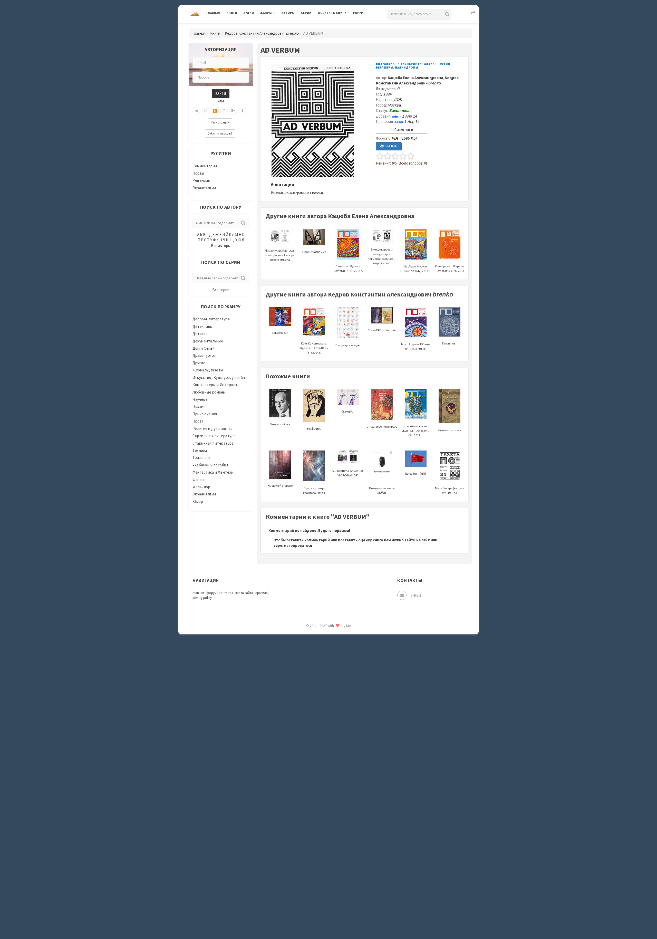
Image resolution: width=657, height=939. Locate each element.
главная (198, 593)
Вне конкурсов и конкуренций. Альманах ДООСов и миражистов (381, 256)
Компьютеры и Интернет (215, 384)
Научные (200, 399)
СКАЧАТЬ (390, 146)
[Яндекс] (224, 110)
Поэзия (198, 406)
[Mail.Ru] (205, 110)
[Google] (233, 110)
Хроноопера (328, 864)
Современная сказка (336, 772)
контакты (226, 593)
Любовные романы (209, 392)
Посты (198, 173)
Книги (232, 13)
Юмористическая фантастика (345, 921)
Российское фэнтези (336, 726)
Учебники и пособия (210, 465)
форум (211, 593)
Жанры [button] (266, 13)
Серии (306, 13)
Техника (199, 450)
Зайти (220, 93)
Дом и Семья (203, 348)
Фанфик (199, 479)
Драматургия (204, 355)
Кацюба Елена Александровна (415, 77)
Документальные (207, 341)
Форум (358, 13)
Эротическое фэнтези (338, 910)
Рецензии (201, 180)
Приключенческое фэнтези (342, 703)
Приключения (204, 413)
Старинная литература (213, 443)
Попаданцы (328, 669)
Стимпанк (327, 795)
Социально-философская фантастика (352, 783)
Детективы (202, 326)
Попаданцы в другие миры (341, 680)
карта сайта (244, 593)
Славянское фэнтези (336, 749)
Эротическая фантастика (341, 898)
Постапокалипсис (334, 692)
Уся (321, 841)
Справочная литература (214, 435)
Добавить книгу (332, 13)
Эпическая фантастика (338, 875)
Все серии (220, 289)
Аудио (249, 13)
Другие (198, 362)
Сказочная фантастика (338, 738)
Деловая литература (336, 26)
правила (261, 593)
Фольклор (201, 486)
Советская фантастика (338, 761)
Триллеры (201, 457)
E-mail (415, 595)
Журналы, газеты (207, 370)
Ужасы (324, 829)
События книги (401, 130)
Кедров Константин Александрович (262, 33)
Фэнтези (325, 853)
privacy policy (202, 598)
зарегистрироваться (293, 545)
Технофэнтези (331, 818)
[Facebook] (242, 110)
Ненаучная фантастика (338, 646)
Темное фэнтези (332, 807)
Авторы (288, 13)
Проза (198, 421)
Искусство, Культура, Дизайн (218, 377)
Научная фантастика (336, 634)
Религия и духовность (212, 428)
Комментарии (204, 166)
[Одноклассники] (215, 110)
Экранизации (204, 187)
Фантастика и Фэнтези (212, 472)
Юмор (197, 501)
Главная (213, 13)
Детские (200, 333)
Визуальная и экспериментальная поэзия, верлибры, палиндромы (413, 65)
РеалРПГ (325, 715)
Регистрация (220, 122)
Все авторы (220, 245)
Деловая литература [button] (278, 26)
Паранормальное (333, 657)
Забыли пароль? (220, 133)
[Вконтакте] (196, 110)
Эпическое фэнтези (335, 887)
